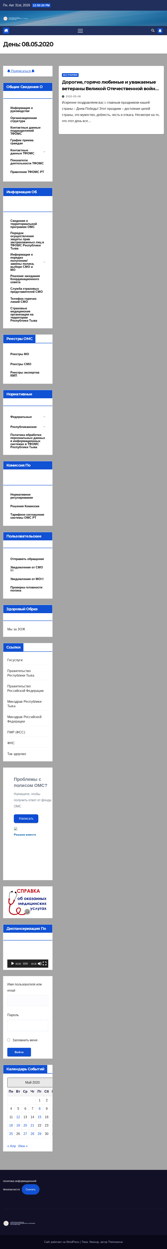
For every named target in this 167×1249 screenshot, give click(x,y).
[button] (153, 30)
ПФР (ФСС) (16, 732)
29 (39, 1134)
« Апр (11, 1146)
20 (25, 1125)
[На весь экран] (45, 964)
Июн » (23, 1146)
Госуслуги (15, 660)
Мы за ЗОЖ (16, 629)
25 (11, 1134)
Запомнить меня (24, 1040)
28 (32, 1134)
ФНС (11, 743)
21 (32, 1125)
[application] (27, 956)
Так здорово (16, 754)
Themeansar (115, 1241)
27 (25, 1134)
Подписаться (21, 71)
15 (39, 1117)
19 (18, 1125)
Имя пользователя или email (24, 987)
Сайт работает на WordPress (62, 1241)
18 (11, 1125)
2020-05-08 (73, 96)
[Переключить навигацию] (80, 30)
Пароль (13, 1015)
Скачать (31, 1189)
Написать (26, 818)
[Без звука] (40, 964)
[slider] (25, 964)
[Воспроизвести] (13, 964)
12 (18, 1117)
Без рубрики (70, 75)
